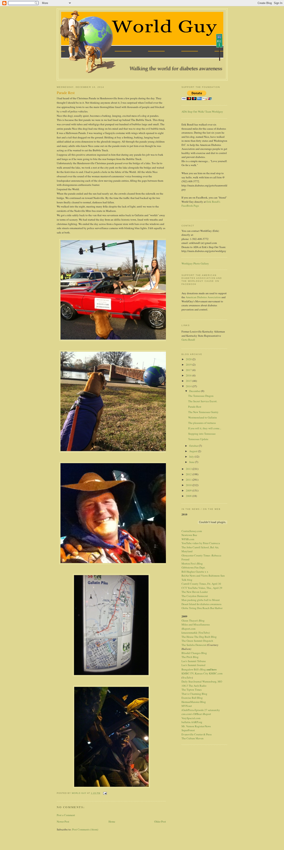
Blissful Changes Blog (194, 653)
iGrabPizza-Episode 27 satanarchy (201, 710)
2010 (189, 485)
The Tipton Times (192, 689)
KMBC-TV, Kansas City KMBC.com (202, 673)
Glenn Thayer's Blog (193, 620)
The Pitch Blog (190, 657)
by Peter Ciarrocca (209, 543)
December (195, 391)
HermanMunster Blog (194, 702)
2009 (189, 490)
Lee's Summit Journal (193, 665)
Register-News (203, 726)
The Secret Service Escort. (202, 401)
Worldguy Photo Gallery (195, 263)
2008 (189, 496)
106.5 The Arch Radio (194, 685)
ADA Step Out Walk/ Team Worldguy (202, 111)
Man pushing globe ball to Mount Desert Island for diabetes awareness (201, 602)
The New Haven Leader (195, 592)
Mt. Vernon (188, 726)
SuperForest (188, 730)
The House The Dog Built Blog (199, 637)
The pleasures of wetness (202, 423)
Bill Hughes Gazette (193, 571)
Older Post (160, 821)
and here (211, 669)
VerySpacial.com (191, 718)
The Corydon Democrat (195, 596)
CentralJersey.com (192, 531)
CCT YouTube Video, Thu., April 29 (202, 588)
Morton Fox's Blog (192, 563)
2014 (189, 386)
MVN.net (187, 706)
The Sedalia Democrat (194, 645)
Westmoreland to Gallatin (202, 417)
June (192, 462)
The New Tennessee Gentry (203, 412)
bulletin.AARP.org (192, 722)
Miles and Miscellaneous (196, 624)
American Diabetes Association (203, 297)
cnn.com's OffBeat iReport (196, 714)
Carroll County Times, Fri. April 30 (201, 584)
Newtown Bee (189, 535)
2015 (189, 381)
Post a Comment (66, 815)
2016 (189, 375)
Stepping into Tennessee (202, 434)
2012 (189, 474)
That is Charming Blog (194, 694)
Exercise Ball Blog (192, 698)
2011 (189, 479)
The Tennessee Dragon (201, 396)
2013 (189, 469)
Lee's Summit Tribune (194, 661)
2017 (189, 370)
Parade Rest (194, 406)
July (192, 456)
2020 (189, 359)
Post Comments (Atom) (85, 829)
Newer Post (63, 821)
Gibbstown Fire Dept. (193, 567)
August (193, 451)
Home (112, 821)
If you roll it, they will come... (204, 428)
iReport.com (188, 628)
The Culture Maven (193, 738)
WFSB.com (188, 539)
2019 (189, 364)
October (194, 446)
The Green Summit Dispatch (197, 641)
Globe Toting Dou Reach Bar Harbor (202, 608)
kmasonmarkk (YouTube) (196, 632)
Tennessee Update (198, 439)
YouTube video (190, 543)
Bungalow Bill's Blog (194, 669)
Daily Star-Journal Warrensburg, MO (202, 681)
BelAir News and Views (195, 575)
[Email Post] (104, 793)
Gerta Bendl (188, 339)
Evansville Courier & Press (197, 734)
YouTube (187, 677)
